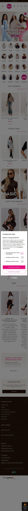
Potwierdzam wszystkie (14, 267)
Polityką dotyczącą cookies (16, 241)
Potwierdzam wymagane (14, 271)
